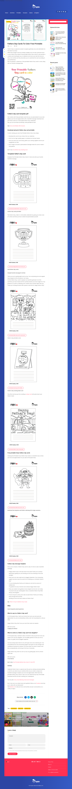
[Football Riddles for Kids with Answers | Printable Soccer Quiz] (52, 74)
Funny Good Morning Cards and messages (24, 679)
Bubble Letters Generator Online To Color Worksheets (61, 38)
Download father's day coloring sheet (16, 449)
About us (49, 764)
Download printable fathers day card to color (18, 208)
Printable (19, 12)
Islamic (31, 12)
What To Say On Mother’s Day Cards (18, 601)
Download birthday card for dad (15, 560)
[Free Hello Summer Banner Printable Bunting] (52, 44)
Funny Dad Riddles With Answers (17, 126)
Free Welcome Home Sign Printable (61, 53)
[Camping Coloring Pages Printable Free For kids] (52, 85)
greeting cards (27, 708)
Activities (12, 12)
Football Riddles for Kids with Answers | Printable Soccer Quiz (60, 74)
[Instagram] (61, 12)
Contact (49, 767)
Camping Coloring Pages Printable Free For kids (60, 84)
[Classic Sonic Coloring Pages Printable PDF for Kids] (52, 90)
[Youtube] (65, 12)
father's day (20, 708)
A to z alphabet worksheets (53, 772)
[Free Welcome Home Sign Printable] (52, 54)
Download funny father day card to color (17, 507)
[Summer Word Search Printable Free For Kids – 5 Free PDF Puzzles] (52, 80)
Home (6, 12)
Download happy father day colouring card (17, 266)
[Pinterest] (63, 12)
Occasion (25, 12)
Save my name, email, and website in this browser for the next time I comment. (23, 750)
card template (13, 708)
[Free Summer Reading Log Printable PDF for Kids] (52, 33)
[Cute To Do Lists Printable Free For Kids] (52, 49)
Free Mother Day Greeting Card (20, 149)
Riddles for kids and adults (53, 769)
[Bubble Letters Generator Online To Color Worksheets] (52, 38)
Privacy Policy (50, 762)
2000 (16, 46)
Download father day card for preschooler (17, 335)
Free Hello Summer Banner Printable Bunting (61, 43)
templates (2, 0)
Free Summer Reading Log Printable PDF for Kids (60, 33)
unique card (29, 394)
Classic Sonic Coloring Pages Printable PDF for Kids (60, 90)
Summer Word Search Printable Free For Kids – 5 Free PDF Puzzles (61, 79)
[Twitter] (59, 12)
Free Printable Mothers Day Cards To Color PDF (24, 662)
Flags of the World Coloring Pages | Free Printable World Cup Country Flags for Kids (60, 68)
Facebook (38, 683)
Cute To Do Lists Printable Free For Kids (60, 48)
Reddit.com (12, 687)
